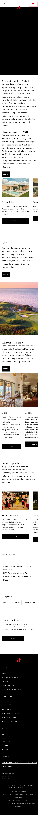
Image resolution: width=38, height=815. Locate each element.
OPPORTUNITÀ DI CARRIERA (11, 689)
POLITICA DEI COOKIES (10, 717)
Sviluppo (5, 681)
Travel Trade (7, 709)
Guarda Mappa (30, 602)
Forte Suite (8, 202)
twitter (4, 738)
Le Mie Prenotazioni (9, 721)
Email (5, 602)
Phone (17, 602)
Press (4, 673)
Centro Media (7, 693)
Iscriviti (12, 638)
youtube (5, 746)
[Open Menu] (4, 4)
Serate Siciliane (10, 515)
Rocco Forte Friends (10, 677)
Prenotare (33, 4)
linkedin (5, 749)
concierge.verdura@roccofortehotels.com (19, 762)
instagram (6, 742)
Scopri (5, 174)
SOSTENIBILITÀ (7, 697)
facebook (5, 734)
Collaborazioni (8, 685)
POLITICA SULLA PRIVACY (10, 713)
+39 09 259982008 (8, 766)
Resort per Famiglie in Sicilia (19, 800)
